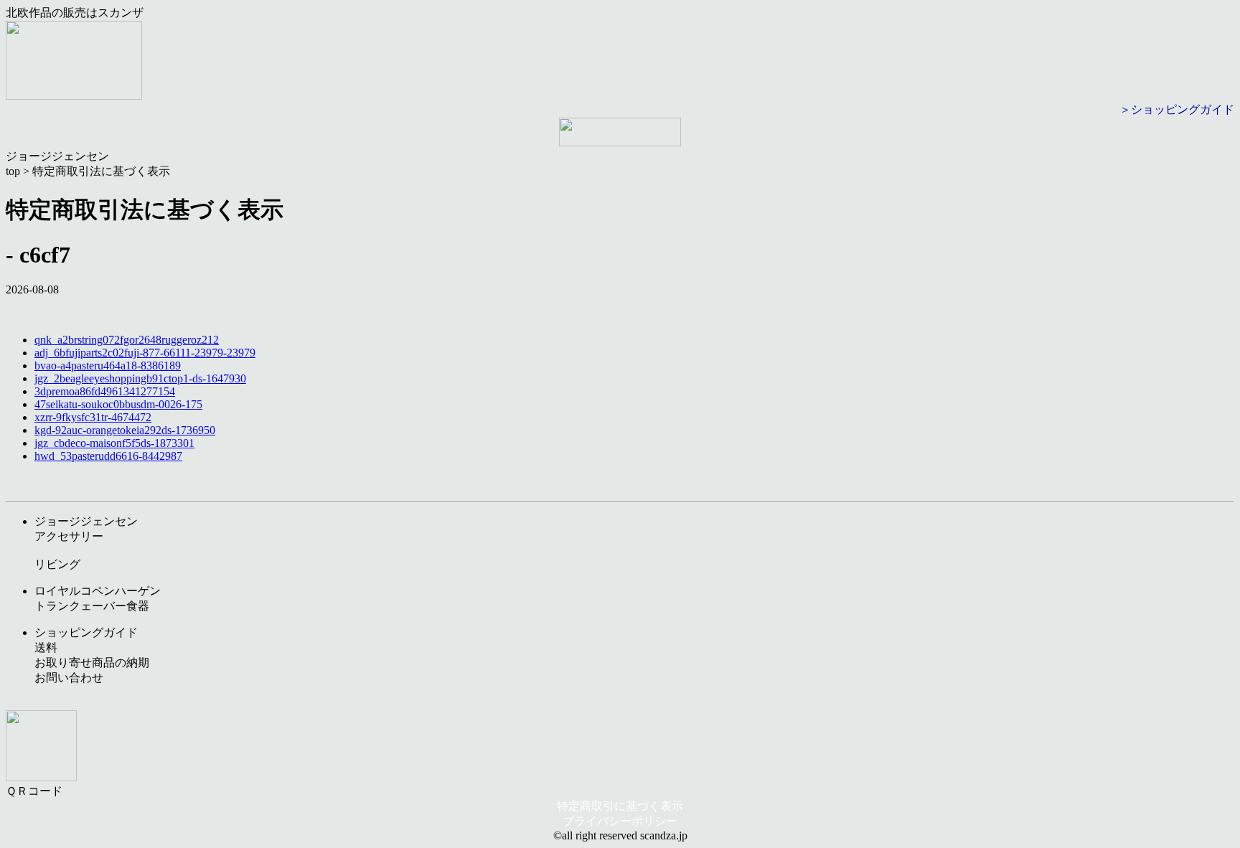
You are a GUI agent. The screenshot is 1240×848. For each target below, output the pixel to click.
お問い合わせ (68, 678)
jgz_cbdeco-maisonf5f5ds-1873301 (114, 443)
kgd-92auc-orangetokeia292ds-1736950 (124, 430)
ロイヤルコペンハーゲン (97, 591)
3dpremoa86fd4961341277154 (104, 391)
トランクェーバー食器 (91, 606)
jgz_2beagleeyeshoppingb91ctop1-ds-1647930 (140, 378)
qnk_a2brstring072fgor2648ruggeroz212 (126, 340)
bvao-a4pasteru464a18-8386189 (107, 365)
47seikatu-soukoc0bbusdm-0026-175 (118, 404)
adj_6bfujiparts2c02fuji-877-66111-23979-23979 (144, 353)
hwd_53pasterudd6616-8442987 (108, 456)
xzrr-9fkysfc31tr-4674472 (92, 417)
